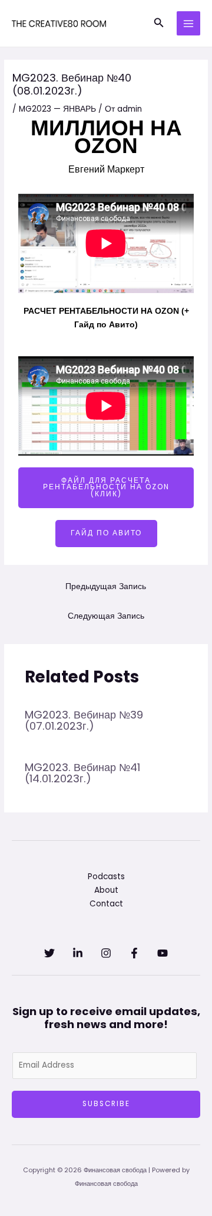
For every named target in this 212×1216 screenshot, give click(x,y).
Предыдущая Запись (105, 586)
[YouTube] (162, 953)
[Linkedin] (77, 953)
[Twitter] (49, 953)
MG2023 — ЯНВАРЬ (57, 109)
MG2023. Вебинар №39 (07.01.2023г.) (84, 720)
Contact (106, 903)
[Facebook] (134, 953)
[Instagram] (106, 953)
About (106, 890)
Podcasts (106, 876)
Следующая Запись (106, 616)
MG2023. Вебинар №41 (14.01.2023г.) (82, 772)
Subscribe (106, 1103)
